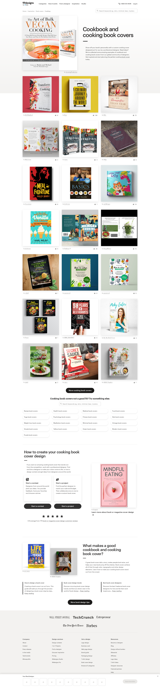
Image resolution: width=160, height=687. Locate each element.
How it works (53, 4)
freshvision (67, 204)
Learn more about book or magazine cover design (113, 512)
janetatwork (67, 293)
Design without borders (118, 649)
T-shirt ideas (114, 662)
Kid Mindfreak (29, 115)
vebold (27, 293)
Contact (25, 646)
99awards (114, 652)
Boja (65, 115)
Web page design (86, 649)
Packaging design (86, 656)
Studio (83, 4)
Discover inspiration (58, 652)
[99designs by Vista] (28, 4)
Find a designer (64, 4)
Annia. (66, 159)
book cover (126, 57)
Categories (42, 4)
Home (25, 11)
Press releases (27, 649)
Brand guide (85, 652)
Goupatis (95, 509)
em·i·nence (27, 571)
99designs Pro (56, 662)
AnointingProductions (71, 72)
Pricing (54, 656)
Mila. (105, 115)
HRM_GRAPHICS (69, 337)
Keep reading (29, 593)
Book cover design (87, 662)
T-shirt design (85, 659)
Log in (135, 4)
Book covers (40, 11)
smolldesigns (107, 204)
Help (112, 672)
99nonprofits (26, 659)
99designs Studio (57, 659)
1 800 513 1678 (126, 4)
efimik (26, 382)
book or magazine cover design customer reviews (60, 521)
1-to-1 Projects (56, 646)
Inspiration (76, 4)
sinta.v (66, 382)
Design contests (57, 642)
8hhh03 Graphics (108, 382)
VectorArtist (28, 204)
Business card (85, 646)
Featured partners (116, 669)
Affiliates (113, 656)
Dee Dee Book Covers (109, 338)
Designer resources (117, 665)
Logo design (85, 642)
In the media (26, 652)
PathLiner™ (67, 248)
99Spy (105, 159)
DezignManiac (107, 248)
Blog (112, 646)
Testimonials (26, 656)
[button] (158, 676)
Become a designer (117, 642)
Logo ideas (114, 659)
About (24, 642)
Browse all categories (88, 665)
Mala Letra (28, 159)
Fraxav (27, 337)
